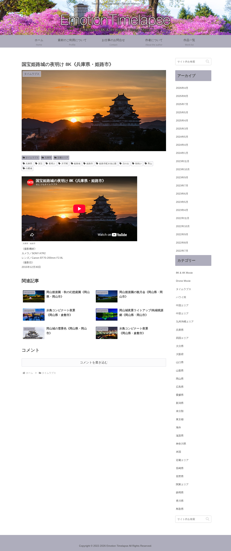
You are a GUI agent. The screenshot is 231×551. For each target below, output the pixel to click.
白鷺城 (29, 168)
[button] (207, 61)
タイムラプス (32, 157)
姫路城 (77, 163)
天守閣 (64, 163)
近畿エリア (62, 157)
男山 (150, 163)
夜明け (52, 163)
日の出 (126, 163)
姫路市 (89, 163)
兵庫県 (48, 157)
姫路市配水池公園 (107, 163)
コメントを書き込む (94, 362)
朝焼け (138, 163)
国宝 (40, 163)
